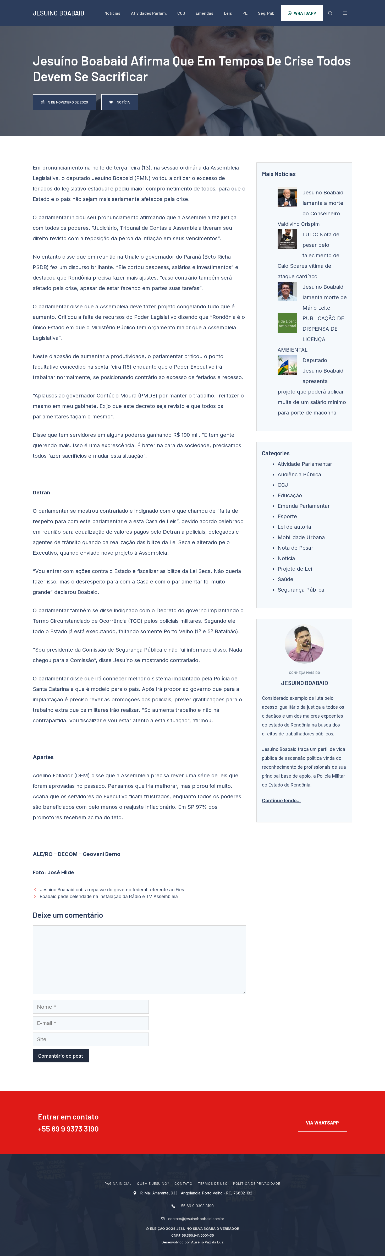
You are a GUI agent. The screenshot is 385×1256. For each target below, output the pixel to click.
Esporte (287, 516)
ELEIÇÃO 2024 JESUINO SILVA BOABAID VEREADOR (194, 1228)
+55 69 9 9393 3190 (196, 1206)
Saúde (285, 579)
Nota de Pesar (295, 548)
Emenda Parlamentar (304, 506)
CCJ (181, 12)
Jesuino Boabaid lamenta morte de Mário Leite (324, 297)
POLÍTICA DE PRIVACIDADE (256, 1184)
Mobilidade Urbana (301, 537)
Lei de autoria (294, 527)
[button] (345, 13)
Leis (228, 12)
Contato (183, 1184)
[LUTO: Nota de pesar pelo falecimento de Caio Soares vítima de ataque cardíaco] (287, 240)
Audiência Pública (299, 474)
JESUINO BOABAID (58, 13)
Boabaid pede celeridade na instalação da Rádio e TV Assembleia (109, 896)
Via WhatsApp (322, 1123)
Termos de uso (213, 1184)
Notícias (112, 12)
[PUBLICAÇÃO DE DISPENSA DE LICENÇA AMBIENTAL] (287, 324)
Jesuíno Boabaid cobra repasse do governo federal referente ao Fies (112, 889)
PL (245, 12)
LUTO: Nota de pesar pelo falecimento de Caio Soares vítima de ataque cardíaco (308, 255)
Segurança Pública (301, 590)
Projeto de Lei (295, 569)
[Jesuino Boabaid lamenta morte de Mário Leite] (287, 293)
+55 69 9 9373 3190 (68, 1128)
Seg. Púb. (267, 12)
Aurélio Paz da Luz (207, 1242)
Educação (290, 495)
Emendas (204, 12)
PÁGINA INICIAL (118, 1184)
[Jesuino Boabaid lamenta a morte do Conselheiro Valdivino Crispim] (287, 198)
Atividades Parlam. (149, 12)
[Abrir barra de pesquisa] (330, 13)
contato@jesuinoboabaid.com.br (196, 1218)
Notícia (286, 558)
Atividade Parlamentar (305, 464)
